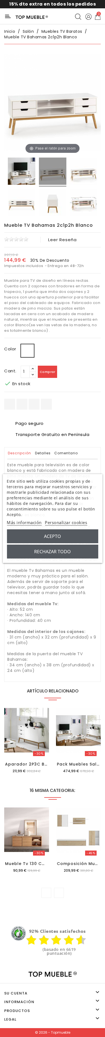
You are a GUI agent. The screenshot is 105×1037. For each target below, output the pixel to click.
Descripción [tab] (19, 453)
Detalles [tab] (43, 453)
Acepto (52, 536)
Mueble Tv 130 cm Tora (31, 863)
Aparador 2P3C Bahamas (34, 764)
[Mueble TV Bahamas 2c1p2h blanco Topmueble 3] (21, 203)
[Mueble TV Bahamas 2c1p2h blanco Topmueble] (21, 172)
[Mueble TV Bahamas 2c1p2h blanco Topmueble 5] (83, 203)
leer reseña (62, 240)
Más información (24, 522)
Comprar (47, 372)
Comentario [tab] (66, 453)
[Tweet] (34, 404)
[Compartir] (9, 404)
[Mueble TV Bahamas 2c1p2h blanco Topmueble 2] (83, 172)
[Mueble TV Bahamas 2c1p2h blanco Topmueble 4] (52, 203)
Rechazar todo (52, 552)
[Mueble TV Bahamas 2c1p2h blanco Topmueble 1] (52, 172)
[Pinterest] (46, 404)
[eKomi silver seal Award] (18, 933)
